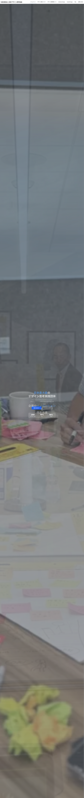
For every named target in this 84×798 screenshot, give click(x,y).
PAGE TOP (81, 773)
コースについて (47, 408)
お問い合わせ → (37, 408)
